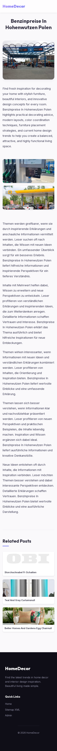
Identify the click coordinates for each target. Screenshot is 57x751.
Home (8, 703)
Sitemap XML (12, 709)
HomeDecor (17, 668)
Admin (8, 715)
